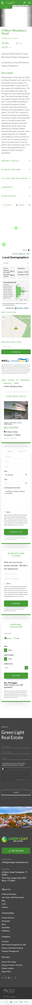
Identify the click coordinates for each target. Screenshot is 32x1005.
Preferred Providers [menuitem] (9, 894)
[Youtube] (9, 978)
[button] (3, 16)
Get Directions (16, 352)
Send (16, 792)
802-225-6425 (11, 427)
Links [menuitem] (4, 904)
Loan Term (7, 633)
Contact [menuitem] (5, 907)
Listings (11, 380)
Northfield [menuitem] (6, 927)
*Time (5, 479)
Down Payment (9, 655)
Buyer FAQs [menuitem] (6, 971)
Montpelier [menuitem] (6, 921)
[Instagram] (15, 978)
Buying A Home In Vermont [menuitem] (12, 965)
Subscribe (16, 603)
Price (5, 646)
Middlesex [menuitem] (6, 930)
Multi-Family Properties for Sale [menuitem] (14, 944)
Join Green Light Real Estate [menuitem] (13, 897)
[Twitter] (12, 978)
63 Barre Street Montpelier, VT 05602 (14, 873)
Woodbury (8, 383)
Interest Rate (8, 664)
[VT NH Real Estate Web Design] (16, 991)
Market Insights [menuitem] (8, 968)
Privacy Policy (20, 525)
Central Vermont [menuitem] (8, 917)
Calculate (16, 675)
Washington (25, 380)
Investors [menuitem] (5, 941)
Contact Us (7, 438)
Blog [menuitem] (3, 900)
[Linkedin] (5, 978)
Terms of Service (11, 539)
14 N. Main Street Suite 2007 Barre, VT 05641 (14, 879)
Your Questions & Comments (12, 488)
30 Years (9, 638)
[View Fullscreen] (3, 324)
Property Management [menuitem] (10, 951)
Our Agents (13, 438)
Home (3, 380)
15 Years (17, 638)
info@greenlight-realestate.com (15, 862)
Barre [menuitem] (4, 924)
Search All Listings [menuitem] (9, 962)
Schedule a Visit (22, 451)
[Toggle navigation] (29, 3)
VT (17, 380)
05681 (16, 383)
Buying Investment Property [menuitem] (12, 948)
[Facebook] (2, 978)
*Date (5, 471)
